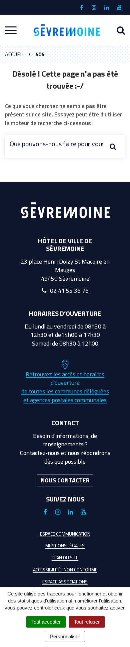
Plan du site (65, 557)
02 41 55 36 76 (69, 290)
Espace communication (65, 533)
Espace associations (65, 581)
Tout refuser (87, 622)
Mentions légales (65, 545)
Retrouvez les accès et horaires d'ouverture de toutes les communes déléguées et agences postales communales (65, 387)
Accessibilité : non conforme (65, 569)
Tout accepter (46, 622)
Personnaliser (65, 636)
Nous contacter (65, 480)
